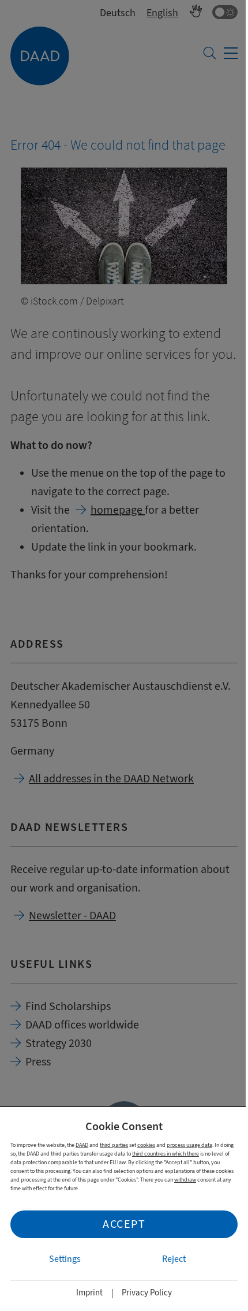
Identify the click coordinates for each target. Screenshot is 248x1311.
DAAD (82, 1145)
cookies (146, 1145)
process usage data (189, 1145)
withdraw (185, 1179)
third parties (114, 1145)
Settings (65, 1259)
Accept (124, 1224)
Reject (174, 1259)
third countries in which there (165, 1153)
